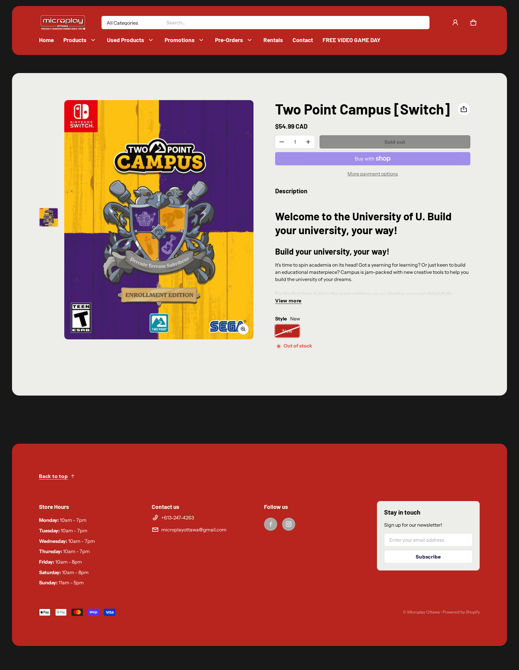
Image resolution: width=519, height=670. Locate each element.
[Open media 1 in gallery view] (48, 217)
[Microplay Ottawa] (63, 22)
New (287, 331)
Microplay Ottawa (423, 612)
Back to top (53, 476)
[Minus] (281, 141)
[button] (473, 22)
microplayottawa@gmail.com (193, 530)
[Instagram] (288, 524)
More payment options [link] (373, 174)
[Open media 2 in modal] (158, 219)
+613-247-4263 (177, 518)
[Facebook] (270, 524)
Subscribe (428, 557)
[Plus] (308, 141)
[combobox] (295, 22)
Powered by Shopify (461, 612)
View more (288, 301)
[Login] (455, 22)
